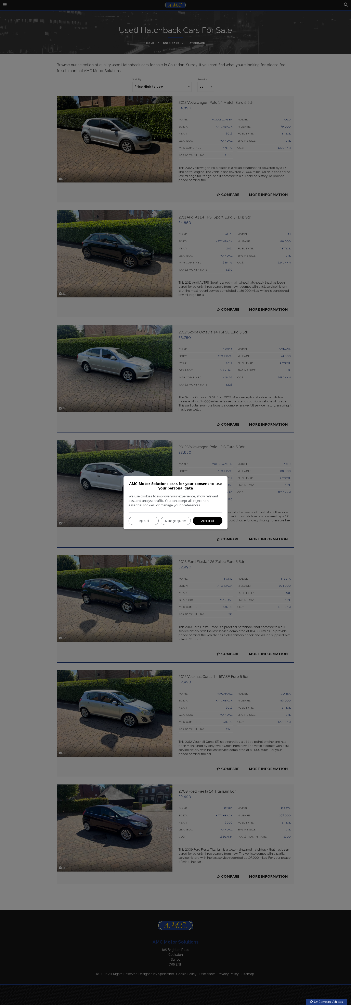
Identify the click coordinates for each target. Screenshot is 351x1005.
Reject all (144, 521)
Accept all (207, 521)
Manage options (175, 521)
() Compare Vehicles (328, 1001)
